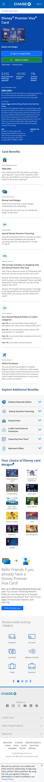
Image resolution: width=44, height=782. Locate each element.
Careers (8, 745)
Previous (13, 681)
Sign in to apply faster (27, 53)
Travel (13, 672)
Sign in (40, 4)
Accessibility (12, 748)
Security (24, 745)
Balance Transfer (32, 657)
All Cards (32, 642)
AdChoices (32, 748)
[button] (42, 765)
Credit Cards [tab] (23, 717)
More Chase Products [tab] (23, 725)
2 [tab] (22, 681)
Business (32, 672)
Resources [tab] (23, 733)
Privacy (16, 745)
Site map (22, 748)
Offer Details (6, 64)
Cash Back (12, 657)
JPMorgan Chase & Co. (33, 742)
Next (30, 681)
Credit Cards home (10, 11)
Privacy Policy (7, 779)
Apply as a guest (28, 60)
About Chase (7, 742)
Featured (12, 642)
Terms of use (34, 745)
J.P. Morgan (19, 742)
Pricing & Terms (17, 64)
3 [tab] (26, 681)
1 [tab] (18, 681)
